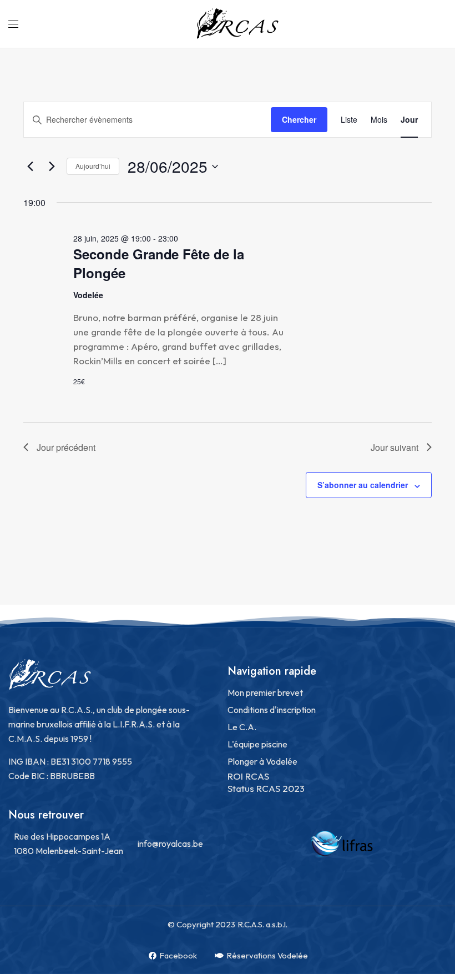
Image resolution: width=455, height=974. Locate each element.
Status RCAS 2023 (266, 788)
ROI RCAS (248, 776)
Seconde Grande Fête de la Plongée (158, 263)
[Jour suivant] (51, 166)
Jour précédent (66, 447)
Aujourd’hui (92, 165)
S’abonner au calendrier (362, 484)
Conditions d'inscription (272, 709)
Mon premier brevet (265, 692)
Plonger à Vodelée (262, 761)
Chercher (299, 119)
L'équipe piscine (257, 744)
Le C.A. (242, 726)
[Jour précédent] (30, 166)
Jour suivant (394, 447)
